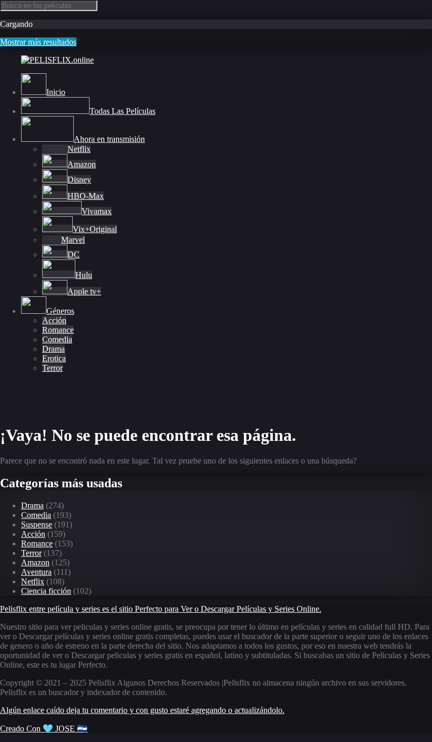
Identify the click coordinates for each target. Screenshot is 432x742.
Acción (54, 320)
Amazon (35, 562)
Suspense (36, 524)
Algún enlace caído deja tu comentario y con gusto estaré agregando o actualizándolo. (142, 710)
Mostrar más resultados (38, 41)
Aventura (36, 571)
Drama (53, 348)
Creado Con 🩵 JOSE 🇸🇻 (43, 728)
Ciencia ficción (46, 590)
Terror (52, 367)
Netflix (32, 581)
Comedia (57, 339)
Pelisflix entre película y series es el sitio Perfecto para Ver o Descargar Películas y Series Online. (160, 608)
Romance (58, 329)
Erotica (54, 358)
